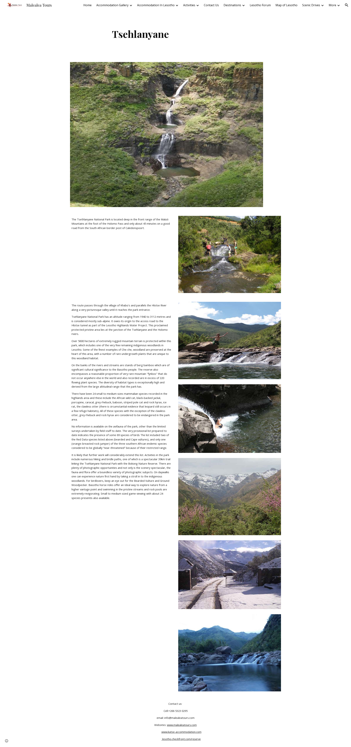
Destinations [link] (232, 5)
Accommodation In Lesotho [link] (156, 5)
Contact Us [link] (211, 5)
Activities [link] (189, 5)
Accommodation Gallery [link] (112, 5)
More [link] (332, 5)
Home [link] (87, 5)
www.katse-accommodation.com (181, 732)
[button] (346, 5)
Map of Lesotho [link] (286, 5)
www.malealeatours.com (182, 725)
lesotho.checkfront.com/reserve (181, 739)
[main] (140, 34)
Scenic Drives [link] (311, 5)
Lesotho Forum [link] (260, 5)
